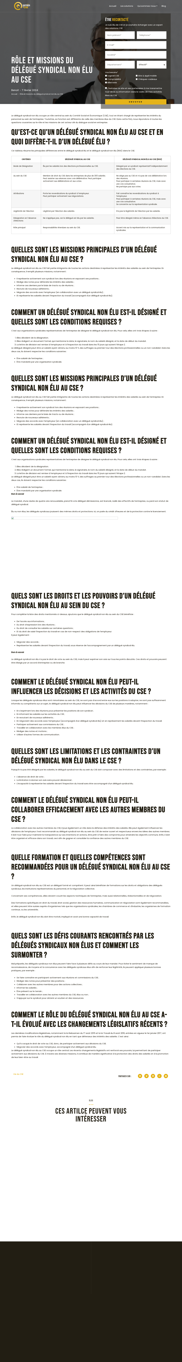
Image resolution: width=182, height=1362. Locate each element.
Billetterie (112, 82)
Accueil (112, 6)
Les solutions (126, 6)
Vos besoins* (111, 72)
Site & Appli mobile (147, 75)
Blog (164, 6)
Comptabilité (114, 79)
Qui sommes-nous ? (147, 6)
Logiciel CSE (113, 75)
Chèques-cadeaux (147, 79)
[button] (140, 1076)
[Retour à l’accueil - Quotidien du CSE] (22, 6)
